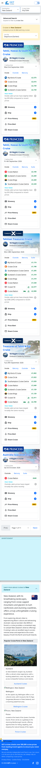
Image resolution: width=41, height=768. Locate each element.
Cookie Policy (16, 759)
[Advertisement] (20, 560)
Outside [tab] (16, 73)
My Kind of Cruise (14, 78)
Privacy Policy (6, 759)
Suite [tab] (33, 167)
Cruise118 (11, 287)
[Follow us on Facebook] (33, 763)
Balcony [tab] (25, 73)
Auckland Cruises (20, 684)
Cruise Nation (13, 172)
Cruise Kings (12, 86)
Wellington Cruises (20, 706)
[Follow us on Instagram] (37, 763)
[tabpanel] (20, 89)
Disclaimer (25, 759)
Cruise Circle (12, 82)
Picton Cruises (20, 732)
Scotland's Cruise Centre (17, 90)
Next (35, 527)
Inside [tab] (7, 73)
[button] (8, 2)
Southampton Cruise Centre (18, 184)
